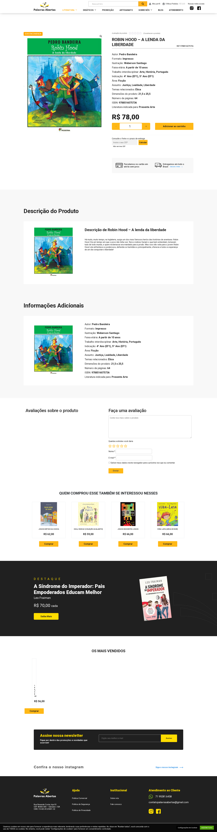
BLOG (160, 10)
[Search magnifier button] (142, 3)
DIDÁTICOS (88, 10)
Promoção (108, 10)
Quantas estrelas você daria (120, 441)
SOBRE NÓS (144, 10)
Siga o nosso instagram (168, 767)
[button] (101, 36)
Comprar (48, 544)
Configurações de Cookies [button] (187, 828)
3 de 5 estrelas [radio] (117, 446)
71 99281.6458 (163, 796)
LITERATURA (68, 10)
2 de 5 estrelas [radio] (113, 446)
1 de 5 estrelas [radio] (110, 446)
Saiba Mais (46, 616)
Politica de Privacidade (81, 810)
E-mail (111, 458)
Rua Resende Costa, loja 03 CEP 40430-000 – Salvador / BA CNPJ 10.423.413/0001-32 (47, 806)
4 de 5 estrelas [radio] (121, 446)
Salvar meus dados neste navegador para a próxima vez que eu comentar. (143, 463)
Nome (111, 451)
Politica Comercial (79, 798)
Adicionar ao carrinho (174, 126)
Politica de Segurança (81, 804)
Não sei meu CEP (119, 146)
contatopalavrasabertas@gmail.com (169, 802)
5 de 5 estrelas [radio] (125, 446)
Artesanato (126, 10)
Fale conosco (116, 804)
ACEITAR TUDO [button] (206, 828)
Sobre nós (114, 798)
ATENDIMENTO (176, 10)
